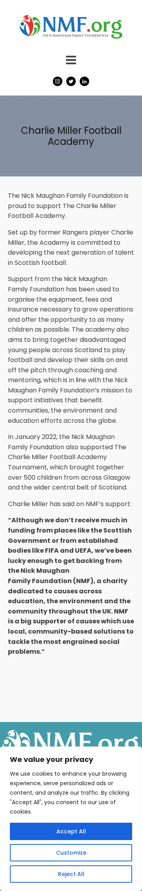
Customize (71, 853)
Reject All (71, 874)
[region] (71, 819)
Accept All (71, 831)
